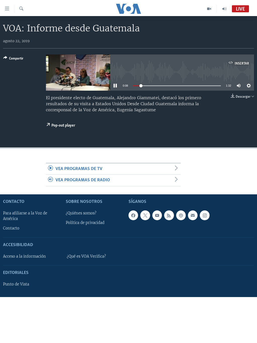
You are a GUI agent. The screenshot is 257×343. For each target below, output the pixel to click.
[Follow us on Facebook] (133, 215)
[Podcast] (181, 215)
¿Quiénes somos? (81, 213)
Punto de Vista (16, 284)
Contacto (11, 228)
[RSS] (169, 215)
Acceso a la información (24, 256)
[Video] (209, 9)
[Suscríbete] (193, 215)
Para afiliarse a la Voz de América (25, 216)
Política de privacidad (85, 222)
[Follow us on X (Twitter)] (145, 215)
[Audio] (224, 9)
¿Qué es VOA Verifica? (86, 256)
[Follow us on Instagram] (204, 215)
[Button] (13, 59)
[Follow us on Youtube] (157, 215)
